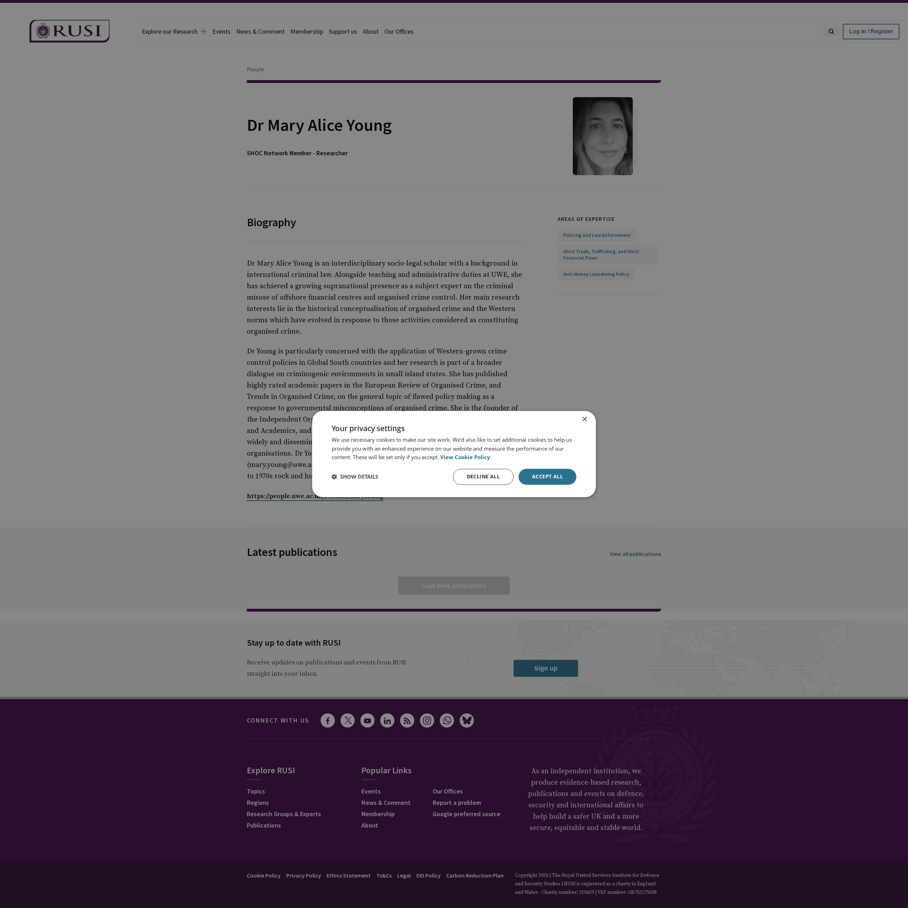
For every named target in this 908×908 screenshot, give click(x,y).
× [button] (584, 419)
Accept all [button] (547, 476)
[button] (355, 477)
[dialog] (454, 454)
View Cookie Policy (465, 457)
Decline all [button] (483, 476)
